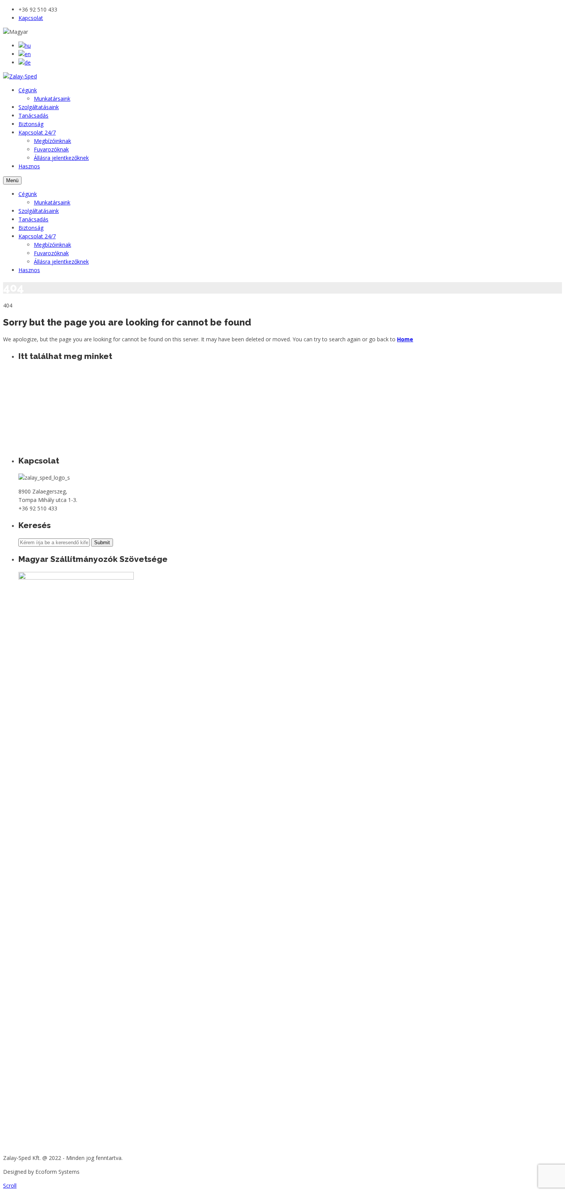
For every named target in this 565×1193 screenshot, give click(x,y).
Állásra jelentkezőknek (61, 157)
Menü (12, 180)
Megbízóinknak (52, 141)
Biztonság (30, 124)
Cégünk (27, 90)
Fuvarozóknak (51, 149)
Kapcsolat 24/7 (37, 132)
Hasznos (29, 166)
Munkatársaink (52, 98)
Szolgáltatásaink (38, 107)
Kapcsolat (30, 18)
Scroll (10, 1185)
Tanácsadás (33, 115)
